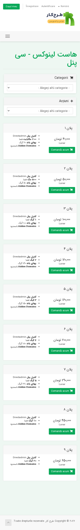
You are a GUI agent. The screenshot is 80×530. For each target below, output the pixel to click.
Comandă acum (60, 150)
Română (64, 6)
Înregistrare (32, 6)
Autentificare (48, 6)
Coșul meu (11, 6)
